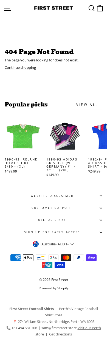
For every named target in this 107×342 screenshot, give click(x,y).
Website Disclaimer (52, 196)
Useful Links (52, 220)
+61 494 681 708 (25, 327)
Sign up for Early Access (52, 232)
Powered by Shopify (54, 288)
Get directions (60, 334)
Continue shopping (20, 67)
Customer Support (52, 208)
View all (87, 104)
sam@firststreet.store (59, 327)
